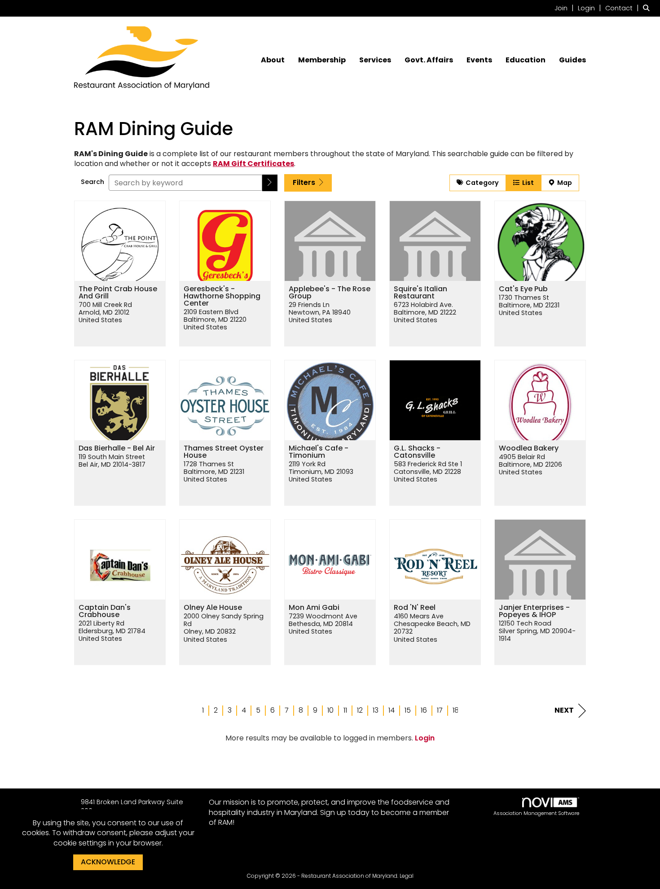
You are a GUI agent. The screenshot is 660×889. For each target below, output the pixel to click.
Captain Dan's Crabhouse (105, 611)
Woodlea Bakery (529, 448)
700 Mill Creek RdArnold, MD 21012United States (105, 312)
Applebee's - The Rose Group (329, 292)
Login (425, 738)
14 (391, 710)
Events (479, 60)
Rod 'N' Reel (415, 607)
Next (564, 710)
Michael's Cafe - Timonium (318, 452)
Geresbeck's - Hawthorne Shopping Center (222, 296)
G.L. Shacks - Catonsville (417, 452)
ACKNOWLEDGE (108, 862)
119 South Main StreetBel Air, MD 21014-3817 (112, 461)
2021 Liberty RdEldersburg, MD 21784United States (112, 631)
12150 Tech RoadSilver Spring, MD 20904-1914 (537, 631)
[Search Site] (648, 8)
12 (360, 710)
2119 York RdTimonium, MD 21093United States (321, 472)
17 (440, 710)
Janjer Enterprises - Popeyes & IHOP (534, 611)
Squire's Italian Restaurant (420, 292)
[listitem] (565, 8)
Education (526, 60)
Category (481, 182)
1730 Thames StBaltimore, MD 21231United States (529, 305)
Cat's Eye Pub (523, 289)
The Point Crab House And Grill (118, 292)
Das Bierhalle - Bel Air (117, 448)
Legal (407, 876)
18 (456, 710)
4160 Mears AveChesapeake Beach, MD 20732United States (432, 628)
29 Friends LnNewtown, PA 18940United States (320, 312)
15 (408, 710)
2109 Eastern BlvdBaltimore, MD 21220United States (215, 320)
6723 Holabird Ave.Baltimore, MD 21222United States (425, 312)
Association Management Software (536, 813)
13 (375, 710)
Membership (322, 60)
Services (375, 60)
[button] (269, 183)
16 (424, 710)
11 (345, 710)
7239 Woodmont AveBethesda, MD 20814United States (323, 624)
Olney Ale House (213, 607)
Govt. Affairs (429, 60)
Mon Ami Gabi (314, 607)
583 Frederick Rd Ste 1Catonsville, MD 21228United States (428, 472)
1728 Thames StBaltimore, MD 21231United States (214, 472)
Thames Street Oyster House (224, 452)
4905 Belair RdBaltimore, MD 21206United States (530, 465)
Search (92, 181)
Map (563, 182)
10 (330, 710)
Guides (572, 60)
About (273, 60)
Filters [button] (305, 182)
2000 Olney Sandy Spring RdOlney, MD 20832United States (224, 628)
